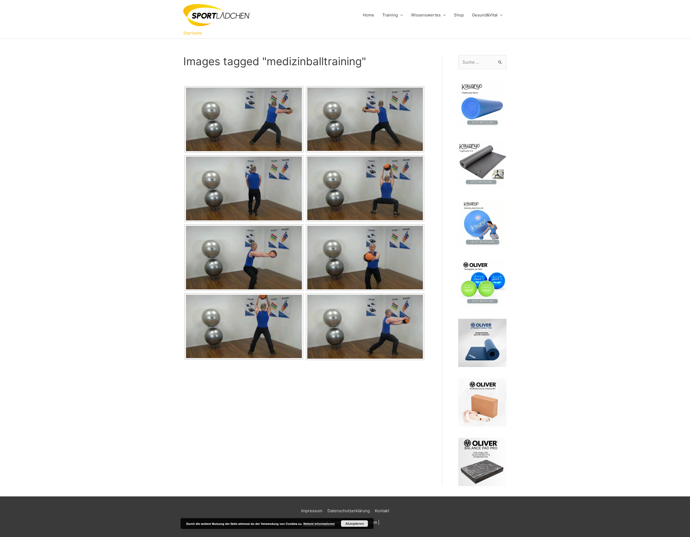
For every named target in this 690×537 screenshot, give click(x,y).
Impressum (311, 510)
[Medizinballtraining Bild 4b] (365, 327)
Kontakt (382, 510)
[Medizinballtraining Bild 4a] (244, 326)
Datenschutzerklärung (348, 510)
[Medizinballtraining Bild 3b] (365, 257)
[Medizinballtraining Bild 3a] (244, 257)
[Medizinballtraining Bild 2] (365, 119)
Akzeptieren (354, 523)
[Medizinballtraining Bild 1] (244, 119)
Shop (459, 15)
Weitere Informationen (319, 524)
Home (368, 15)
